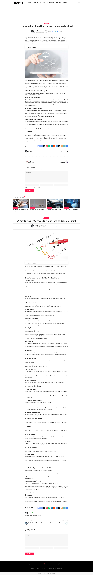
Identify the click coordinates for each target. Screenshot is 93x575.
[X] (31, 564)
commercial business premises (37, 38)
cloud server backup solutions (31, 104)
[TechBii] (18, 2)
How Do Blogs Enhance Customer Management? (37, 338)
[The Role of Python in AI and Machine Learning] (72, 203)
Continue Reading (3, 558)
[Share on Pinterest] (47, 146)
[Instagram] (66, 151)
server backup (33, 80)
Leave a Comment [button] (29, 530)
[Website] (63, 151)
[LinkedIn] (67, 151)
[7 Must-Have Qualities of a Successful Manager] (21, 203)
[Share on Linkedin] (52, 146)
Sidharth (36, 30)
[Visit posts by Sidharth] (32, 31)
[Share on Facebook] (52, 31)
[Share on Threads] (59, 146)
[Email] (62, 146)
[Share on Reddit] (54, 146)
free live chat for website (45, 306)
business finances (58, 101)
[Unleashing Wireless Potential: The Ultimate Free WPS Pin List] (38, 203)
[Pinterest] (46, 564)
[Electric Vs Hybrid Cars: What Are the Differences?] (55, 203)
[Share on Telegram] (57, 146)
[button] (68, 2)
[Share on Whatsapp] (49, 146)
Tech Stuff (46, 23)
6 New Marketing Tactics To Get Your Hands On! (37, 464)
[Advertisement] (46, 13)
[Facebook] (64, 151)
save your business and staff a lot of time (45, 116)
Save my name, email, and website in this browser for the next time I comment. (38, 187)
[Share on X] (54, 31)
